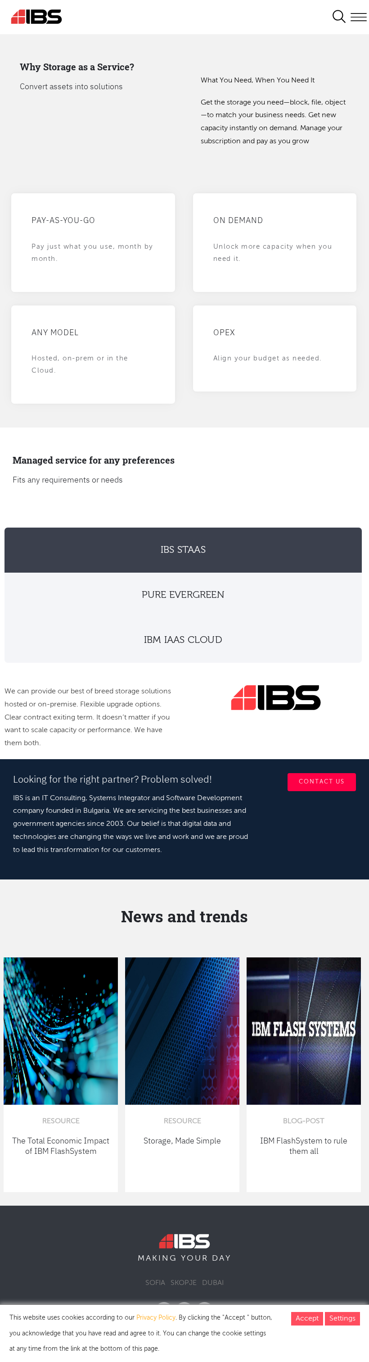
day (221, 1258)
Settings (342, 1318)
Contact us (322, 782)
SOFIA (155, 1283)
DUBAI (213, 1283)
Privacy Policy (156, 1318)
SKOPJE (184, 1283)
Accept (307, 1318)
